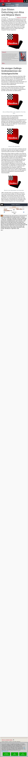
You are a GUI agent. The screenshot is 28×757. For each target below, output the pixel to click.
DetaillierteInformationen (6, 754)
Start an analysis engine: (7, 739)
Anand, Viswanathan (7, 209)
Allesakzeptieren (23, 754)
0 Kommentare (24, 17)
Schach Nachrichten (10, 4)
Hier (24, 747)
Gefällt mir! (19, 17)
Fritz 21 (4, 52)
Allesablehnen (14, 754)
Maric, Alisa (19, 209)
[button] (8, 1)
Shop (2, 1)
